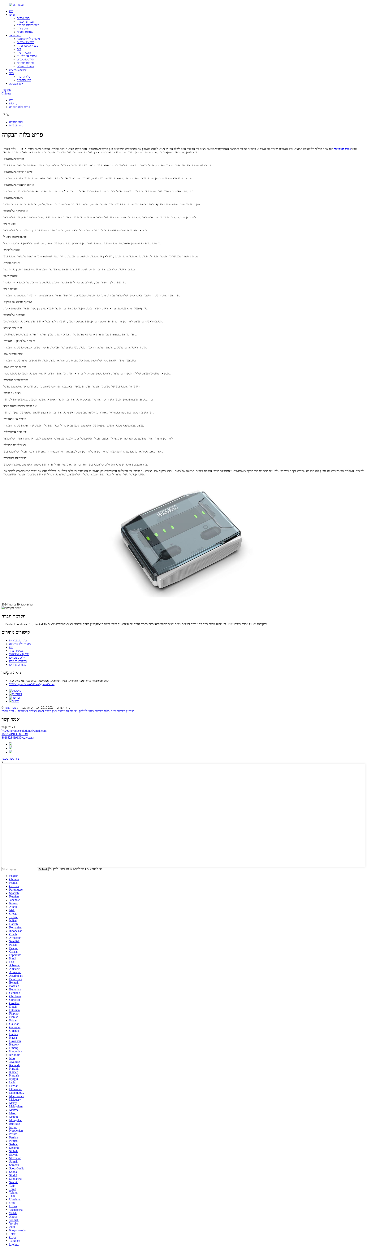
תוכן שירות (23, 18)
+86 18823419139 (15, 734)
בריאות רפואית (25, 62)
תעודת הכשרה (25, 21)
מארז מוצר (15, 35)
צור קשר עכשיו (10, 758)
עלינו (12, 14)
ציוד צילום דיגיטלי (105, 711)
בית (11, 11)
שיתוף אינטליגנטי (27, 56)
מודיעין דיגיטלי (125, 711)
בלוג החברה (23, 76)
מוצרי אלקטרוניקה (27, 45)
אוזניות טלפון (9, 711)
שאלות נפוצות (25, 31)
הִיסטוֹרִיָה (22, 28)
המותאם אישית (18, 69)
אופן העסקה (16, 83)
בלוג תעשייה (24, 80)
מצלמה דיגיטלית (27, 711)
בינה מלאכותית (25, 42)
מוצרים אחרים (25, 66)
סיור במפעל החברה (28, 25)
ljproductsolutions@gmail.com (24, 730)
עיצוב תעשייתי (342, 149)
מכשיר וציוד (24, 52)
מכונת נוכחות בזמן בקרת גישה (55, 711)
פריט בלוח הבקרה (19, 106)
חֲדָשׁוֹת (13, 103)
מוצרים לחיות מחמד (28, 38)
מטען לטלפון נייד (84, 711)
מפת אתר (10, 707)
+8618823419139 (18, 737)
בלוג (11, 73)
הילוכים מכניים (25, 59)
